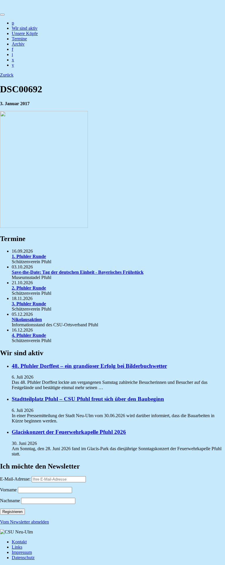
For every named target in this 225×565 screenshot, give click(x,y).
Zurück (6, 74)
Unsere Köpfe (25, 33)
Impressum (22, 552)
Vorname (8, 489)
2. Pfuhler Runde (29, 287)
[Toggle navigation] (2, 14)
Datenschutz (23, 557)
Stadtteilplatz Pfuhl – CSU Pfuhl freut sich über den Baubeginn (88, 399)
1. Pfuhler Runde (29, 256)
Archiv (18, 43)
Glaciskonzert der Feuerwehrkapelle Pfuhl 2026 (69, 432)
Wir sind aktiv (25, 28)
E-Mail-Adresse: (16, 478)
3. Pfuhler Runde (29, 303)
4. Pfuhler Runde (29, 335)
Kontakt (19, 541)
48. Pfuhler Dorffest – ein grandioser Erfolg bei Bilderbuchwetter (89, 366)
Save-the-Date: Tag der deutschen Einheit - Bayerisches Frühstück (78, 272)
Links (17, 547)
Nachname (10, 500)
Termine (19, 38)
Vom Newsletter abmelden (24, 521)
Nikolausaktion (27, 319)
